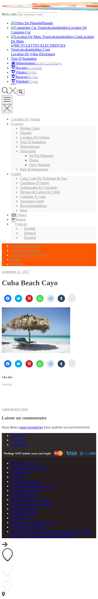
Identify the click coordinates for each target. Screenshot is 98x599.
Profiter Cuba (29, 128)
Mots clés (9, 14)
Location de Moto (24, 481)
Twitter (17, 440)
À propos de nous (24, 513)
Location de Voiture (25, 119)
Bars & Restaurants (34, 169)
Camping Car (21, 472)
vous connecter (31, 427)
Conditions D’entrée (34, 183)
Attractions (28, 151)
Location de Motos (25, 250)
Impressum (20, 517)
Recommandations (33, 206)
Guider (16, 174)
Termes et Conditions (28, 527)
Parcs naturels (39, 165)
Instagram (19, 444)
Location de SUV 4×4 (27, 246)
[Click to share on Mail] (72, 298)
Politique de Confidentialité (32, 522)
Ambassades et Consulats (38, 187)
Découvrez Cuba (23, 463)
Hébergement (29, 146)
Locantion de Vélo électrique (33, 486)
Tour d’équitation (33, 142)
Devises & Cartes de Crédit (40, 192)
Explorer (17, 124)
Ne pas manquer (41, 156)
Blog (23, 210)
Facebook (18, 435)
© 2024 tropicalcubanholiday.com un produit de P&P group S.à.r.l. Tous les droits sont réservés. (51, 533)
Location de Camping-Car (30, 255)
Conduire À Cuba (33, 197)
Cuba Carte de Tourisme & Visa (43, 178)
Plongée (26, 133)
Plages (34, 160)
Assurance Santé (32, 201)
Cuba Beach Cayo (15, 409)
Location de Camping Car (30, 467)
